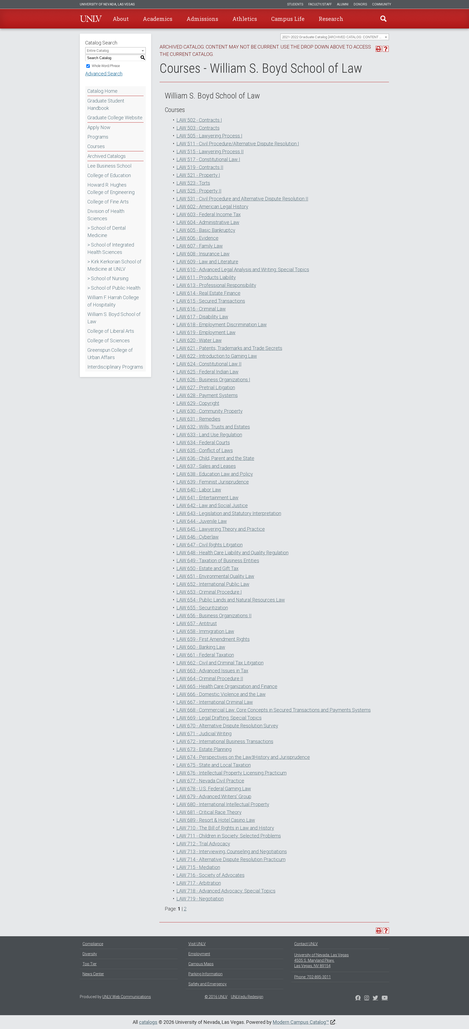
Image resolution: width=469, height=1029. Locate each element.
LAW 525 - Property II (198, 191)
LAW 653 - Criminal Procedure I (209, 592)
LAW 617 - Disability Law (202, 316)
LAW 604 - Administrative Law (207, 222)
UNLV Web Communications (126, 997)
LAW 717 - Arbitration (198, 883)
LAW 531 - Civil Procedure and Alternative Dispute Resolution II (242, 199)
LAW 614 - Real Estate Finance (208, 293)
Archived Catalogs (106, 156)
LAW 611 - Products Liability (206, 277)
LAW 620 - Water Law (199, 340)
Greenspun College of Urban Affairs (110, 353)
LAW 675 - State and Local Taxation (213, 765)
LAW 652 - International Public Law (212, 584)
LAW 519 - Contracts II (199, 167)
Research (331, 18)
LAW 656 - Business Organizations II (214, 615)
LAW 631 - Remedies (198, 419)
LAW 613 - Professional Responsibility (216, 285)
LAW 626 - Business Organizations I (213, 379)
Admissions (202, 18)
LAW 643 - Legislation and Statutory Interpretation (228, 513)
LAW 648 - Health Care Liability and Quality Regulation (232, 552)
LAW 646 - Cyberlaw (197, 537)
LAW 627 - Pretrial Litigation (205, 387)
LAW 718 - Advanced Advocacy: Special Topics (225, 891)
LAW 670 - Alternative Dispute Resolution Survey (227, 725)
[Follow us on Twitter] (366, 998)
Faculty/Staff (320, 4)
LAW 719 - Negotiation (200, 899)
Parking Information (205, 974)
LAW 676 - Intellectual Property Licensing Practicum (231, 773)
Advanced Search (103, 73)
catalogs (148, 1022)
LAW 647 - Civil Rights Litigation (209, 545)
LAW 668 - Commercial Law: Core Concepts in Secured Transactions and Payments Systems (273, 710)
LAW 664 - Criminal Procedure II (209, 678)
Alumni (342, 4)
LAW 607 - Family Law (199, 246)
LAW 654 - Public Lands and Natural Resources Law (230, 600)
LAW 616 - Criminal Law (201, 309)
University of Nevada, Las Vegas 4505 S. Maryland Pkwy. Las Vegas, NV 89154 (321, 960)
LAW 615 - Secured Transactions (210, 301)
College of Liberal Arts (110, 331)
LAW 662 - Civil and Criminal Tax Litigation (220, 663)
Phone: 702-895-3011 (312, 977)
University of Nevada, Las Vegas (107, 4)
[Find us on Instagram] (375, 998)
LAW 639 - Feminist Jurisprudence (212, 482)
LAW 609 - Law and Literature (207, 261)
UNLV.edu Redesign (247, 997)
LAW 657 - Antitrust (196, 623)
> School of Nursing (107, 278)
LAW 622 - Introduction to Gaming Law (216, 356)
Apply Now (98, 127)
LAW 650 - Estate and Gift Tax (207, 568)
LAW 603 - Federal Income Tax (208, 214)
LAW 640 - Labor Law (198, 490)
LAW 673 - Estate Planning (204, 749)
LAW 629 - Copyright (197, 403)
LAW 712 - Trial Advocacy (203, 843)
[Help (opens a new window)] (386, 49)
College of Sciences (108, 340)
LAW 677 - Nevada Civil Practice (210, 781)
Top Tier (90, 964)
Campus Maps (201, 964)
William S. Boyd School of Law (114, 317)
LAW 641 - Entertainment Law (207, 497)
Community (381, 4)
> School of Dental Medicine (106, 231)
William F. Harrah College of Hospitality (113, 301)
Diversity (90, 954)
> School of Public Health (113, 288)
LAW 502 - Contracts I (199, 120)
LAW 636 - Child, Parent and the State (215, 458)
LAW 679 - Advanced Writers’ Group (213, 796)
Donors (360, 4)
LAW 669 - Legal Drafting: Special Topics (219, 718)
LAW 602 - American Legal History (212, 206)
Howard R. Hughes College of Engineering (111, 188)
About (121, 18)
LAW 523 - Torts (193, 183)
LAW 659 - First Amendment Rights (213, 639)
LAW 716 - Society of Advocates (210, 875)
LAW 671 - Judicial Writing (204, 733)
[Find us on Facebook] (358, 998)
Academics (157, 18)
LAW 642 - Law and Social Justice (212, 505)
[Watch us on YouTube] (384, 998)
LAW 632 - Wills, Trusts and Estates (213, 427)
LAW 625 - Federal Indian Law (207, 372)
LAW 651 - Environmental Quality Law (215, 576)
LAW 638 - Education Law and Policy (214, 474)
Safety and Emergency (207, 984)
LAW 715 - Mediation (198, 867)
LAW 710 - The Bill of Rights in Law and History (225, 828)
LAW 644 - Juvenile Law (201, 521)
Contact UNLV (306, 944)
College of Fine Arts (108, 201)
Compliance (93, 944)
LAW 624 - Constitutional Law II (209, 364)
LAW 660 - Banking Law (200, 647)
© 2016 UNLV (216, 997)
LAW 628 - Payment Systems (207, 395)
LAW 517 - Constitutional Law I (208, 159)
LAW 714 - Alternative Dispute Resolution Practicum (231, 859)
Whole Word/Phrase (106, 66)
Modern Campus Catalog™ (301, 1022)
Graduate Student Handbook (105, 104)
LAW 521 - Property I (198, 175)
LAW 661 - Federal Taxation (205, 655)
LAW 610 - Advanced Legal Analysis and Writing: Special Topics (242, 269)
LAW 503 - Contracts (198, 128)
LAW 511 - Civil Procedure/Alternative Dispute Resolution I (237, 143)
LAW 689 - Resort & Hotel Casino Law (215, 820)
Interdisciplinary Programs (115, 367)
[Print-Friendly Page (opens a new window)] (379, 49)
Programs (97, 137)
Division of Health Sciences (105, 214)
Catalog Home (102, 91)
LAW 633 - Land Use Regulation (209, 434)
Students (295, 4)
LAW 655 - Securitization (202, 608)
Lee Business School (109, 166)
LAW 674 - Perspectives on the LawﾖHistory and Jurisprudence (243, 757)
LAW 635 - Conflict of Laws (204, 450)
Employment (199, 954)
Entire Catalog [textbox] (98, 51)
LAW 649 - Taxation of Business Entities (217, 560)
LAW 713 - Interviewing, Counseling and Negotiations (231, 851)
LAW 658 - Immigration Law (205, 631)
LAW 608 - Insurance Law (203, 254)
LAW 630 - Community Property (209, 411)
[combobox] (334, 37)
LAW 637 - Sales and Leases (206, 466)
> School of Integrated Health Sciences (110, 248)
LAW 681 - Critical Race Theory (209, 812)
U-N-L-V (91, 18)
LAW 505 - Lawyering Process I (209, 136)
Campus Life (288, 18)
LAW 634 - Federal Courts (203, 442)
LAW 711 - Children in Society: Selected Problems (228, 836)
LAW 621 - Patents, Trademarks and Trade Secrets (229, 348)
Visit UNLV (197, 944)
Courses (96, 146)
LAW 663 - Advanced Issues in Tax (212, 670)
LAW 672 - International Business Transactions (224, 741)
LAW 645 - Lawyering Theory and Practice (220, 529)
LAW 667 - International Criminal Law (214, 702)
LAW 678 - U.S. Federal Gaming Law (213, 788)
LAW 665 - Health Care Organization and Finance (226, 686)
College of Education (109, 175)
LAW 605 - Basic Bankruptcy (205, 230)
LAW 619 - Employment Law (206, 332)
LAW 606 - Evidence (197, 238)
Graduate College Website (114, 117)
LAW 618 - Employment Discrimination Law (221, 324)
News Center (93, 974)
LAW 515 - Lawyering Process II (210, 151)
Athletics (244, 18)
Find (383, 18)
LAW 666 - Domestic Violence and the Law (221, 694)
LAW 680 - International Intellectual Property (222, 804)
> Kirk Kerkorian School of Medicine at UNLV (114, 265)
